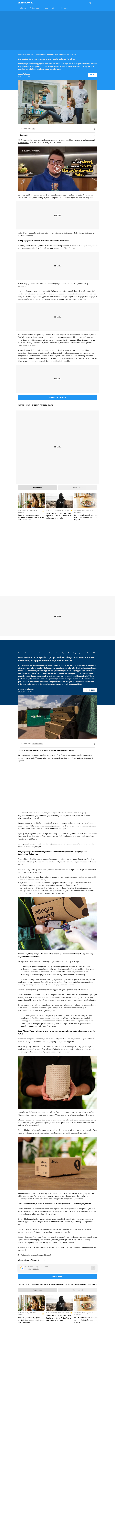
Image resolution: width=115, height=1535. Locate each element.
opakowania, (54, 1284)
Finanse (64, 8)
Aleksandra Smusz (63, 510)
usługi (50, 405)
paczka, (63, 1284)
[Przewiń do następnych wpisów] (94, 505)
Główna (23, 8)
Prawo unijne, (80, 1284)
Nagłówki (24, 135)
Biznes (54, 8)
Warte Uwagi (77, 488)
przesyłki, (91, 1284)
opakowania (24, 1123)
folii (63, 1219)
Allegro (30, 862)
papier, (70, 1284)
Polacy (32, 246)
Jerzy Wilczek (24, 74)
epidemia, (36, 405)
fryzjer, (43, 405)
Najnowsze (34, 8)
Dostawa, (44, 1284)
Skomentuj (28, 129)
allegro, (36, 1284)
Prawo (45, 8)
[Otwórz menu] (95, 3)
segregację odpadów (46, 975)
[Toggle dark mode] (90, 2)
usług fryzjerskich (66, 140)
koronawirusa (23, 143)
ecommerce (90, 690)
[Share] (93, 128)
